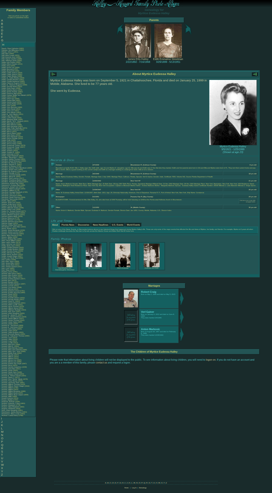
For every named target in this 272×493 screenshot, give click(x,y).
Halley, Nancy (7, 131)
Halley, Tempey (7, 150)
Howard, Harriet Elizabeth (11, 303)
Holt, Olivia (6, 270)
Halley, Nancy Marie (9, 133)
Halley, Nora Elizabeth (10, 137)
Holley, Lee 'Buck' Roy (10, 258)
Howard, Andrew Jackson (11, 279)
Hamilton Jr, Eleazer (9, 166)
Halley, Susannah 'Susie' (11, 147)
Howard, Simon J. (8, 377)
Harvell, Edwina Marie (9, 216)
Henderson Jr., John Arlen (11, 227)
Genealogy (143, 488)
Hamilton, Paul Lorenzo (10, 178)
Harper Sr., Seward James (11, 211)
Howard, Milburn (8, 356)
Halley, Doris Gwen (8, 88)
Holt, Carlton (6, 260)
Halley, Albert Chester (9, 64)
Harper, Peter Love (8, 209)
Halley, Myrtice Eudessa (10, 130)
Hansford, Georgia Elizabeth (12, 192)
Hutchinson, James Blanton (12, 412)
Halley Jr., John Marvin (10, 114)
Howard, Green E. (8, 301)
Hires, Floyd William (9, 240)
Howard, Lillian (7, 339)
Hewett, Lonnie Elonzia (10, 234)
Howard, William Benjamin (11, 391)
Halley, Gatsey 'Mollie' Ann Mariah (14, 95)
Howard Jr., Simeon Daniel (11, 376)
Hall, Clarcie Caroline (9, 59)
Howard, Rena (7, 365)
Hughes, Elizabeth (9, 408)
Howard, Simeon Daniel (10, 374)
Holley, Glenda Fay (8, 253)
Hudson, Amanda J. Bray (11, 403)
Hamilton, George (8, 173)
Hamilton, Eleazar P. (9, 164)
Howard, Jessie (7, 324)
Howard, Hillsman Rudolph (11, 310)
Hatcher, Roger (7, 223)
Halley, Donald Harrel (9, 86)
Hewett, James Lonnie (10, 232)
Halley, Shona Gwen (9, 143)
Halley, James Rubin (9, 104)
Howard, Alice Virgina (9, 277)
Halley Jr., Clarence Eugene (12, 85)
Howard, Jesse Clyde (9, 322)
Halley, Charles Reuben (10, 79)
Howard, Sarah (7, 370)
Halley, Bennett (7, 69)
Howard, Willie (7, 396)
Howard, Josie (7, 331)
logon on (211, 359)
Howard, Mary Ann (8, 344)
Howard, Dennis (8, 289)
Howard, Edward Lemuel (11, 291)
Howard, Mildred (8, 358)
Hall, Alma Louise (8, 55)
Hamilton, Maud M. (8, 176)
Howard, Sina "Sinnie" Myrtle (12, 379)
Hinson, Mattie (7, 237)
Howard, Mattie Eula (9, 353)
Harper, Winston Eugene (11, 214)
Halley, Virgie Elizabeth (10, 156)
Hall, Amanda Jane (8, 57)
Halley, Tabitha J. (8, 149)
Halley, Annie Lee (8, 67)
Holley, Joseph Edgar (9, 256)
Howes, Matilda (7, 400)
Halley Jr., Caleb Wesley (10, 78)
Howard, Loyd (7, 341)
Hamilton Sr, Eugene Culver (12, 171)
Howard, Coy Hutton (9, 287)
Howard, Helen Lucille (9, 305)
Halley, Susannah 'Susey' (11, 145)
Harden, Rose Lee (8, 202)
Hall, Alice (5, 53)
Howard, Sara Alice (8, 369)
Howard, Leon (7, 337)
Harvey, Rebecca (8, 218)
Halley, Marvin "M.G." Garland (12, 121)
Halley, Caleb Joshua (9, 73)
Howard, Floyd (7, 294)
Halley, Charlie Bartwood (10, 81)
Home (127, 488)
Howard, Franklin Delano (11, 298)
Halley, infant (6, 97)
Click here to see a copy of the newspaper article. (247, 201)
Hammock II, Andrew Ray (11, 185)
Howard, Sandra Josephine (12, 367)
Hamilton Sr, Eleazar (9, 163)
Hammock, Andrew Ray (10, 183)
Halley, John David (8, 109)
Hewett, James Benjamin (11, 230)
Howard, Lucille (7, 343)
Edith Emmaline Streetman (168, 59)
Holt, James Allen (8, 263)
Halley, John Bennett (9, 107)
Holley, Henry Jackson (10, 254)
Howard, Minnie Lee (9, 360)
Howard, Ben (7, 280)
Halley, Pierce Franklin (10, 138)
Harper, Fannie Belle (9, 206)
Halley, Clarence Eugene (11, 83)
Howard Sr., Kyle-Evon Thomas (13, 336)
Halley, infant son (8, 98)
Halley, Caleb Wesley (9, 76)
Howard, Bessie (8, 282)
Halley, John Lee (8, 111)
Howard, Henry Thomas (10, 306)
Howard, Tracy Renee (9, 381)
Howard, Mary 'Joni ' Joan (11, 351)
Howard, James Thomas (10, 320)
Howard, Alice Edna (9, 273)
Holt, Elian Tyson (8, 261)
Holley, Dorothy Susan (10, 251)
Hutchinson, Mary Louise (11, 414)
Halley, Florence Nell (9, 93)
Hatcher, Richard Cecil (10, 221)
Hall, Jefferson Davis (9, 60)
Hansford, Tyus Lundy (10, 199)
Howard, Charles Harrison (11, 284)
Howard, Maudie (8, 355)
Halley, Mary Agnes (8, 123)
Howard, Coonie (8, 285)
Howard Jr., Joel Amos (10, 327)
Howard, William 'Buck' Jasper (12, 395)
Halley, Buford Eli (8, 71)
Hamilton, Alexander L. (10, 157)
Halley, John (6, 105)
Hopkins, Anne (7, 272)
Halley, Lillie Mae (8, 116)
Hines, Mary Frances (9, 235)
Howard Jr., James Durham (11, 317)
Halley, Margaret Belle (9, 119)
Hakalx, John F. (7, 52)
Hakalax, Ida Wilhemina (10, 50)
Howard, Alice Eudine (9, 275)
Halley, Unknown (8, 154)
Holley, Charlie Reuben (10, 249)
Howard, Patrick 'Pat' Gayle (11, 363)
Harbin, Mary (6, 201)
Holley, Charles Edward (10, 247)
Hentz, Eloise (7, 228)
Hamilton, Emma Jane (10, 169)
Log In (134, 488)
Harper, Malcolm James (10, 208)
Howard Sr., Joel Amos (10, 325)
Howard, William (8, 388)
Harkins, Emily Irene (9, 204)
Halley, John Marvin (9, 112)
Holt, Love (6, 268)
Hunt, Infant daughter (10, 410)
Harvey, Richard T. (8, 220)
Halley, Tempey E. (8, 152)
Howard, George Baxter (10, 299)
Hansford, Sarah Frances (11, 197)
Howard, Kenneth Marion (11, 334)
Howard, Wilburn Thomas (11, 384)
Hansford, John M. (8, 194)
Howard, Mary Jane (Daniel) (12, 350)
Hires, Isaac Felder (8, 242)
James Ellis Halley (138, 59)
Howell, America (8, 398)
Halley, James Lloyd (9, 102)
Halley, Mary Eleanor (9, 124)
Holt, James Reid (8, 265)
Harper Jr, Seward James (11, 213)
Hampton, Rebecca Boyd (11, 189)
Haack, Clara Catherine (10, 48)
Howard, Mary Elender (10, 348)
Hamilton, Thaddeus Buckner (12, 182)
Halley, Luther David (9, 118)
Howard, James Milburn (10, 318)
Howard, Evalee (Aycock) (11, 292)
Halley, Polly (6, 140)
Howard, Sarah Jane (9, 372)
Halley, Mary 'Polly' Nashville (12, 128)
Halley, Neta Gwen (8, 135)
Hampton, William (8, 190)
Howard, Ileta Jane (8, 311)
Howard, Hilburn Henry (10, 308)
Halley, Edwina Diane (9, 90)
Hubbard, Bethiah (8, 401)
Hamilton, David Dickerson (11, 161)
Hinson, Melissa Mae (9, 239)
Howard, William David (10, 393)
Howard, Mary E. (8, 346)
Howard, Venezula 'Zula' (11, 382)
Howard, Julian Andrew (10, 332)
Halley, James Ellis (8, 100)
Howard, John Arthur (9, 329)
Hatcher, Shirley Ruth (9, 225)
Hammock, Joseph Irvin (10, 187)
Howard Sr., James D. (9, 315)
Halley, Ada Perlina (8, 62)
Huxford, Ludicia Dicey (10, 415)
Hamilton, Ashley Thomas (11, 159)
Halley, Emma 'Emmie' (10, 92)
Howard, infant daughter (11, 313)
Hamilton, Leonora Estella (11, 175)
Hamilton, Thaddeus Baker (11, 180)
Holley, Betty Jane (8, 246)
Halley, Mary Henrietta (9, 126)
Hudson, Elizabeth (9, 405)
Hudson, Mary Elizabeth (10, 407)
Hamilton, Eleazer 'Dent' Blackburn (14, 168)
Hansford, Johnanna (9, 195)
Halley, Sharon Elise (9, 142)
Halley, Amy (6, 66)
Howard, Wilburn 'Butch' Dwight (13, 386)
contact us (101, 362)
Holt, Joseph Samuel (9, 266)
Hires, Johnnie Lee (8, 244)
